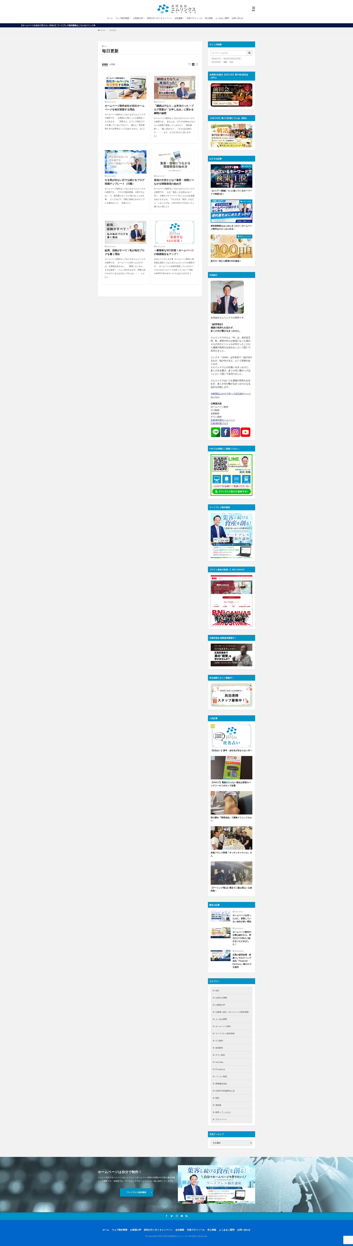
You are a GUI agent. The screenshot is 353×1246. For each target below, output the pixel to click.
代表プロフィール (194, 18)
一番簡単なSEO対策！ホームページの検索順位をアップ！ (174, 252)
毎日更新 (112, 30)
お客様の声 (138, 18)
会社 (217, 990)
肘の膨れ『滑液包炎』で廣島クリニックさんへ (231, 819)
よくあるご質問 (222, 18)
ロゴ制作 (219, 1040)
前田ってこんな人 (245, 236)
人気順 (112, 64)
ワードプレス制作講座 (225, 1033)
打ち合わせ (220, 1069)
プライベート (221, 1119)
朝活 (217, 1098)
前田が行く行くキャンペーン (159, 18)
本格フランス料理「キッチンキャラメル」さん (231, 854)
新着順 (105, 64)
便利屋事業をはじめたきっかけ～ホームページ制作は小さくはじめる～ (231, 227)
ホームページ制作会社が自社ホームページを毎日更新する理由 (125, 107)
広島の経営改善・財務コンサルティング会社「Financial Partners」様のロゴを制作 (242, 960)
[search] (249, 53)
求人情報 (209, 18)
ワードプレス (216, 62)
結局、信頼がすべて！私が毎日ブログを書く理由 (125, 252)
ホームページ (216, 58)
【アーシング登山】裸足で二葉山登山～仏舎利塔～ (231, 889)
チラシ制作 (220, 1055)
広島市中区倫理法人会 (225, 1091)
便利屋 (218, 1105)
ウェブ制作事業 (122, 18)
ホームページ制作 (223, 1026)
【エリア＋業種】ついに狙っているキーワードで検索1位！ (231, 192)
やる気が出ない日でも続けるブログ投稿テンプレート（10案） (125, 181)
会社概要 (179, 18)
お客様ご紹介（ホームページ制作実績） (232, 1012)
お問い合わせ (237, 18)
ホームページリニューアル (232, 58)
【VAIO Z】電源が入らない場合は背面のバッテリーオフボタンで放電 (231, 784)
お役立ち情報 (247, 201)
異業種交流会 (221, 1083)
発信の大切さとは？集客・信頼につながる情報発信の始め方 (174, 181)
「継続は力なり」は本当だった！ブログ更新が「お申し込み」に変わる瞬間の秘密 (174, 109)
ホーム (110, 18)
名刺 (225, 62)
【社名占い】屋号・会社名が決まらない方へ (231, 750)
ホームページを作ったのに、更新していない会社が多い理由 (242, 918)
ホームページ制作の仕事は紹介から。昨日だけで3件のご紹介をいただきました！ (242, 938)
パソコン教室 (221, 1076)
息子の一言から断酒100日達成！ (226, 261)
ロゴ (231, 62)
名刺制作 (219, 1048)
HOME (102, 30)
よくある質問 (221, 1019)
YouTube (219, 1062)
